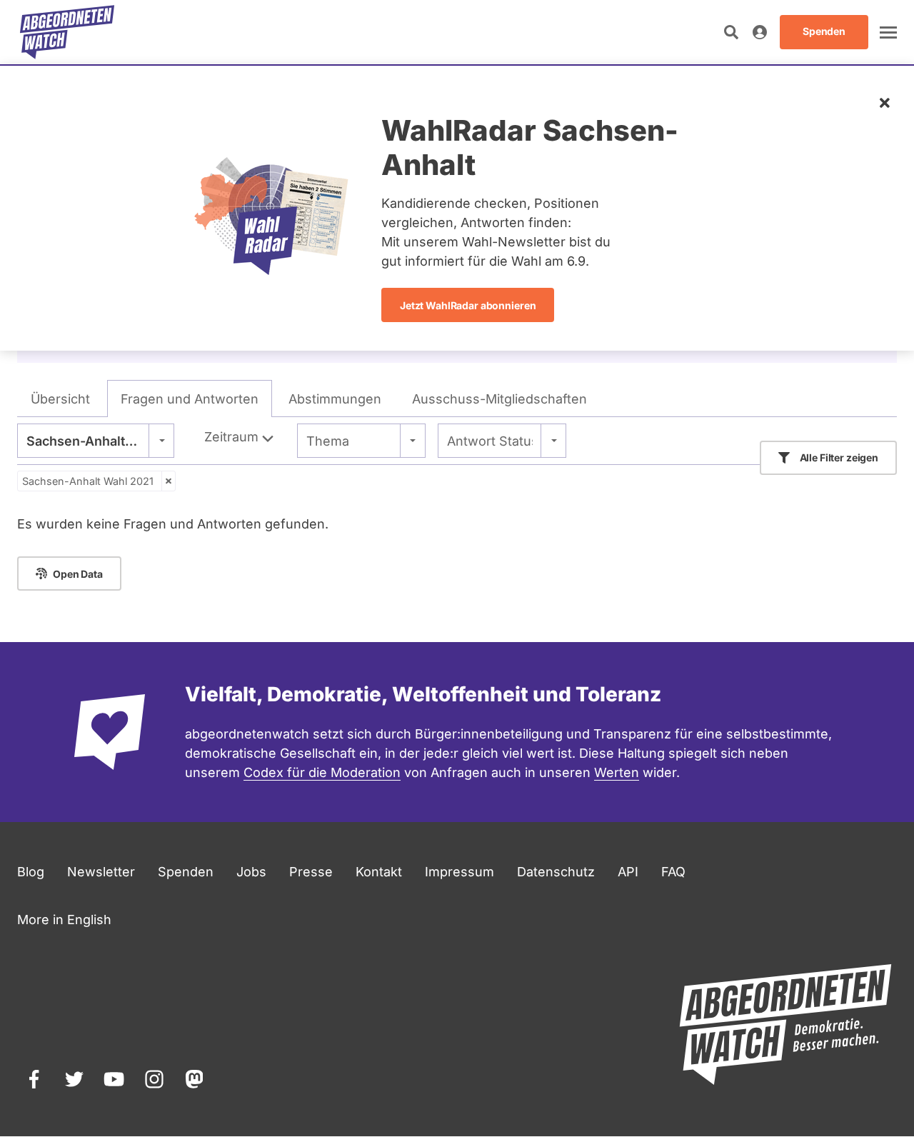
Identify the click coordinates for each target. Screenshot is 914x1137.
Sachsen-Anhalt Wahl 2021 (88, 481)
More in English (64, 919)
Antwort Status (490, 441)
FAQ (673, 871)
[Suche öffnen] (731, 32)
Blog (30, 871)
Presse (311, 871)
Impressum (459, 871)
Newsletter (101, 871)
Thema (327, 441)
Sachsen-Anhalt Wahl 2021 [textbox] (95, 441)
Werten (616, 772)
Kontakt (379, 871)
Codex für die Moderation (322, 772)
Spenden (186, 871)
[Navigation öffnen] (888, 32)
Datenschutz (556, 871)
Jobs (251, 871)
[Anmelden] (759, 32)
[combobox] (95, 441)
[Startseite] (67, 32)
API (628, 871)
